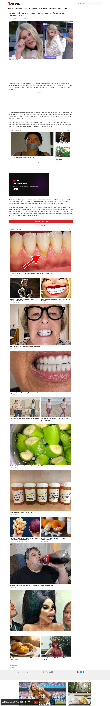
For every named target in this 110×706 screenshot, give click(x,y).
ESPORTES (34, 8)
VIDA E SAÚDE (27, 8)
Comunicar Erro (39, 225)
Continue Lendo (39, 221)
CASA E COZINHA (43, 8)
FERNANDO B (26, 18)
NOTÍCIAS (10, 8)
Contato (18, 672)
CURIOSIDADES (52, 8)
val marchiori (13, 667)
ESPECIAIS (66, 8)
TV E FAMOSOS (18, 8)
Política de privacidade (25, 672)
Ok (35, 702)
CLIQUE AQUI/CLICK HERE (57, 673)
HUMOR (59, 8)
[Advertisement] (41, 73)
